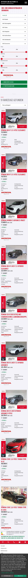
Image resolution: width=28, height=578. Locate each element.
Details (4, 137)
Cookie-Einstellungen (7, 573)
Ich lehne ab (7, 575)
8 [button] (11, 409)
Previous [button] (2, 118)
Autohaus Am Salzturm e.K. (9, 2)
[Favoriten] (3, 542)
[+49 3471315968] (14, 542)
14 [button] (20, 409)
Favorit (5, 135)
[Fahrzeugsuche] (8, 542)
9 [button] (13, 409)
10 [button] (14, 409)
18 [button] (26, 409)
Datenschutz (4, 550)
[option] (14, 118)
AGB (2, 553)
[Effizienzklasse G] (3, 532)
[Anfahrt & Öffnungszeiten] (25, 542)
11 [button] (16, 409)
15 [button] (21, 409)
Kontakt (3, 546)
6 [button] (9, 409)
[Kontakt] (19, 542)
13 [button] (19, 409)
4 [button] (6, 409)
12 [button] (17, 409)
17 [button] (24, 409)
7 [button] (10, 409)
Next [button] (25, 118)
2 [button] (3, 409)
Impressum (4, 548)
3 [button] (4, 409)
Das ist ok (20, 575)
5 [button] (7, 409)
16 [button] (23, 409)
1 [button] (1, 409)
